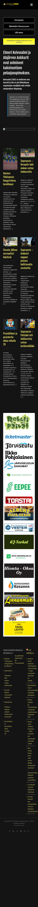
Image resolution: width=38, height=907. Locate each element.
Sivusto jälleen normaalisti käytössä (10, 253)
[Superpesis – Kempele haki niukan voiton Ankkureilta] (28, 152)
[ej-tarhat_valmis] (19, 535)
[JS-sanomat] (19, 461)
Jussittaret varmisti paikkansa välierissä (31, 788)
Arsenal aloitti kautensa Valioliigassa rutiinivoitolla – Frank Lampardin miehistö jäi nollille (31, 670)
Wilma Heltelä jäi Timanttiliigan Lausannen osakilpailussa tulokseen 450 (31, 708)
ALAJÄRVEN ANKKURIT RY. (19, 658)
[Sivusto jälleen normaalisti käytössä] (10, 241)
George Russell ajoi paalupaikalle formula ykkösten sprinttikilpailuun (31, 804)
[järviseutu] (19, 443)
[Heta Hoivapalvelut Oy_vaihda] (19, 550)
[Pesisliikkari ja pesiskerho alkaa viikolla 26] (10, 324)
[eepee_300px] (19, 481)
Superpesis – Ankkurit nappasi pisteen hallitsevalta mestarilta (27, 259)
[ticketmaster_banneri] (19, 434)
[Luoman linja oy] (19, 607)
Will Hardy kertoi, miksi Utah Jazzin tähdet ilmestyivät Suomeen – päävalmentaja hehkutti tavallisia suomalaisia (31, 764)
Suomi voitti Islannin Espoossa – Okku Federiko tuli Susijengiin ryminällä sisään (31, 733)
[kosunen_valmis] (19, 579)
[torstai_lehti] (19, 497)
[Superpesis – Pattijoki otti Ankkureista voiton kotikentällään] (28, 323)
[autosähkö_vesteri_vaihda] (19, 521)
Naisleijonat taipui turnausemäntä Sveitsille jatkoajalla (31, 690)
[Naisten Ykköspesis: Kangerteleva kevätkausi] (10, 159)
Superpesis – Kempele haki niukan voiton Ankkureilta (27, 166)
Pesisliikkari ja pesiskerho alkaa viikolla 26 (10, 338)
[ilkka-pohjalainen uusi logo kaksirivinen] (19, 452)
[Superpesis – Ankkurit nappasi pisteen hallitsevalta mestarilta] (28, 241)
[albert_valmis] (19, 507)
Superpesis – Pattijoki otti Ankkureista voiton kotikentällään (27, 338)
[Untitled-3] (11, 3)
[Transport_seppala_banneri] (19, 472)
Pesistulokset (19, 663)
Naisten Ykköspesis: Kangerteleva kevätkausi (9, 178)
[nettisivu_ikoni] (17, 415)
